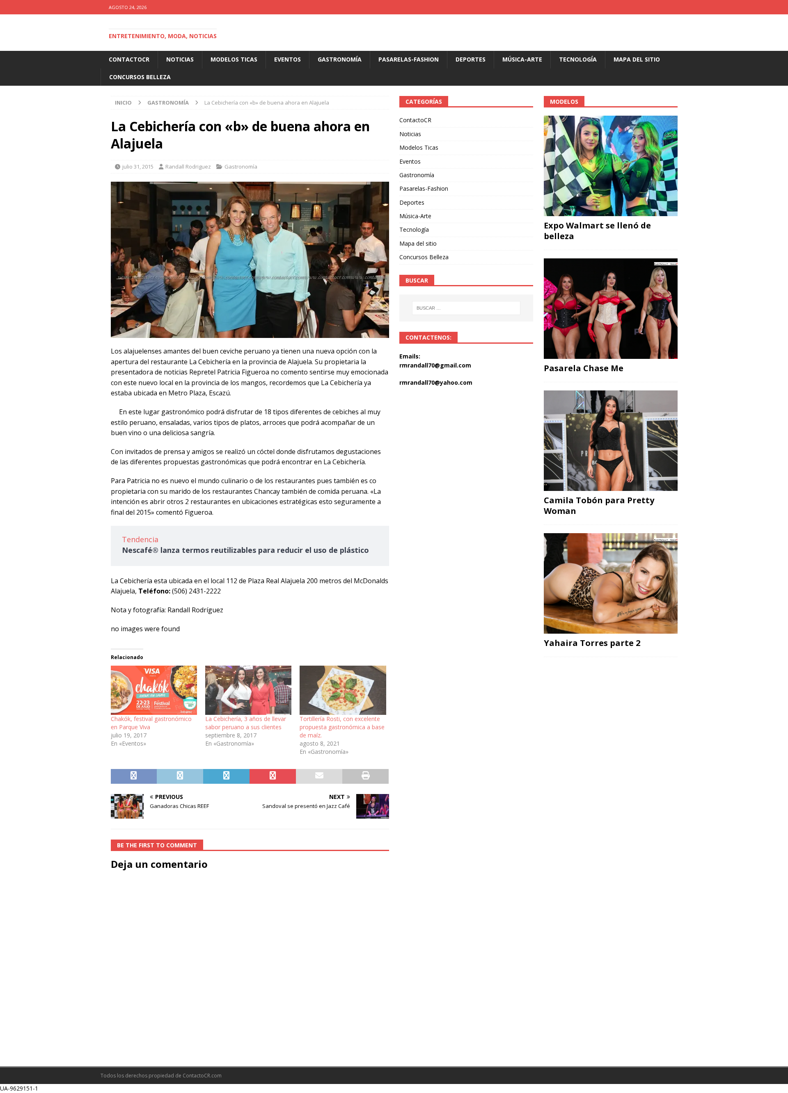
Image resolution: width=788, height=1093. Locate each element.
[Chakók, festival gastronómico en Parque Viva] (154, 690)
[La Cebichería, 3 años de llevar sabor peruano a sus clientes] (248, 690)
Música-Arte (522, 59)
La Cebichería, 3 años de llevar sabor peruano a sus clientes (245, 723)
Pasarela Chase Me (583, 368)
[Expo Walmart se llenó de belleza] (611, 166)
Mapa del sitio (637, 59)
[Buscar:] (466, 308)
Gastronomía (340, 59)
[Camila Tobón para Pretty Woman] (611, 440)
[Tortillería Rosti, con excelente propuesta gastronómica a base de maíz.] (343, 690)
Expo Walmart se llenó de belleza (597, 231)
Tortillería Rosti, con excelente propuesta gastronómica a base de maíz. (342, 727)
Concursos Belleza (140, 77)
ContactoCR (129, 59)
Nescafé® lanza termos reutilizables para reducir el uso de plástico (245, 550)
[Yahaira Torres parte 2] (611, 583)
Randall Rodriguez (188, 166)
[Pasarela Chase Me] (611, 308)
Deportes (471, 59)
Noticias (180, 59)
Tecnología (578, 59)
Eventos (287, 59)
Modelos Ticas (234, 59)
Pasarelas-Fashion (408, 59)
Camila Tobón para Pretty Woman (599, 505)
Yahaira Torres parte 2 (592, 642)
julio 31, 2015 (137, 166)
